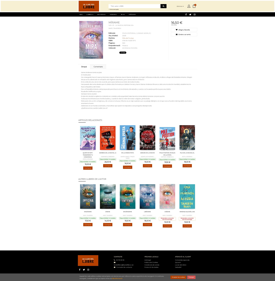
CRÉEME (167, 211)
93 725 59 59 (120, 260)
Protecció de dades (151, 267)
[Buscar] (163, 6)
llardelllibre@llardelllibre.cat (123, 265)
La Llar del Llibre (180, 265)
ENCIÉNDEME (127, 211)
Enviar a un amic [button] (184, 34)
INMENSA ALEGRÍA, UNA (187, 211)
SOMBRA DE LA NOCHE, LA (107, 153)
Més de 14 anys (128, 38)
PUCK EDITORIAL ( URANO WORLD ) (136, 33)
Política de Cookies (151, 262)
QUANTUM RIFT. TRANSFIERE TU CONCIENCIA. (88, 155)
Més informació (117, 278)
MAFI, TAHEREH (115, 28)
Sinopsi (84, 67)
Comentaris (98, 67)
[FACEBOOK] (186, 14)
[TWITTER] (190, 14)
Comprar (88, 168)
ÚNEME (107, 211)
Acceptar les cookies (178, 277)
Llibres (89, 14)
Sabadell (178, 267)
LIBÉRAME (147, 211)
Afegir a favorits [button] (184, 30)
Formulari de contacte (124, 267)
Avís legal (147, 260)
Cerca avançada (114, 9)
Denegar (191, 277)
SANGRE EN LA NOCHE (147, 153)
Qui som (178, 262)
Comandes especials (182, 260)
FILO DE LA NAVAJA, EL (187, 153)
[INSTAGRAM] (194, 14)
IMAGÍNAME (88, 211)
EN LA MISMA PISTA (127, 153)
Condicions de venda (151, 265)
